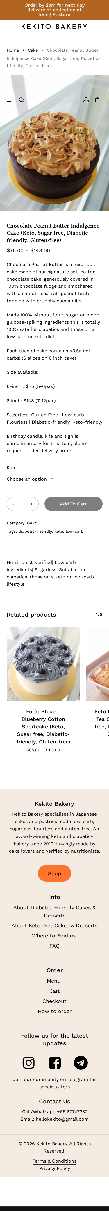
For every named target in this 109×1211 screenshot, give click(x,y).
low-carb (75, 531)
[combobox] (30, 479)
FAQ (54, 946)
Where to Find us (54, 935)
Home (13, 50)
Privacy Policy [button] (54, 1168)
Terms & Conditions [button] (54, 1161)
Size (11, 467)
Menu (54, 981)
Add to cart (73, 504)
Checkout (54, 1001)
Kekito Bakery (54, 27)
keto (58, 531)
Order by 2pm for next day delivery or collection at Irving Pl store (54, 9)
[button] (10, 100)
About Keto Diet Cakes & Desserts (54, 925)
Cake (33, 50)
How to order (55, 1011)
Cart (54, 991)
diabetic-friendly (35, 531)
